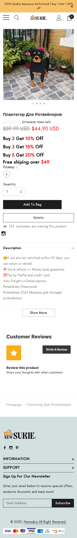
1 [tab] (33, 103)
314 (11, 226)
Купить (38, 217)
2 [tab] (37, 103)
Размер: (10, 167)
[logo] (38, 18)
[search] (17, 17)
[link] (3, 233)
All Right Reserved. (52, 522)
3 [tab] (40, 103)
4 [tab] (44, 103)
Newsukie (31, 522)
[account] (59, 17)
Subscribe (62, 503)
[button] (27, 122)
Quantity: (10, 184)
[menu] (6, 17)
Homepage (14, 404)
